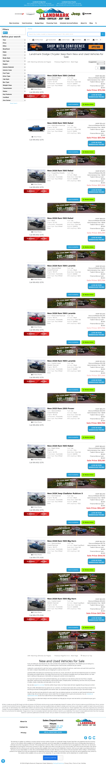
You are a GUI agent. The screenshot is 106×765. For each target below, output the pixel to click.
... (70, 62)
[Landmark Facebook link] (85, 738)
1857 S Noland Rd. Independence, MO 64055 (69, 3)
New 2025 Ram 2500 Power (60, 408)
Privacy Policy (68, 763)
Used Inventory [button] (27, 23)
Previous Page (59, 62)
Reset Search (13, 103)
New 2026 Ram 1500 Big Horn (61, 541)
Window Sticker (89, 104)
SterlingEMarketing (58, 763)
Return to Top (87, 655)
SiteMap (83, 763)
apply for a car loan (39, 685)
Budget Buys (39, 23)
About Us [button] (84, 23)
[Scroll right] (100, 39)
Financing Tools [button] (51, 23)
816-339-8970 (50, 5)
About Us (23, 721)
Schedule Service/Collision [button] (69, 23)
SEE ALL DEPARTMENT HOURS (53, 732)
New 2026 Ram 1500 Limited (61, 75)
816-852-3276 (62, 5)
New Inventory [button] (14, 23)
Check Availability (73, 104)
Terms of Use (76, 763)
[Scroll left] (29, 39)
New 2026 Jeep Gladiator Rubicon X (65, 493)
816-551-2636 (78, 5)
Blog (91, 23)
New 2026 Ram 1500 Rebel (60, 123)
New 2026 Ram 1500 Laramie (61, 266)
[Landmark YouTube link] (94, 738)
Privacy (23, 733)
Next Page (74, 62)
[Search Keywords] (103, 34)
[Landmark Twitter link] (90, 738)
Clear (6, 32)
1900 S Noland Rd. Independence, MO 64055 (39, 3)
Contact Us (24, 727)
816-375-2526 (30, 5)
